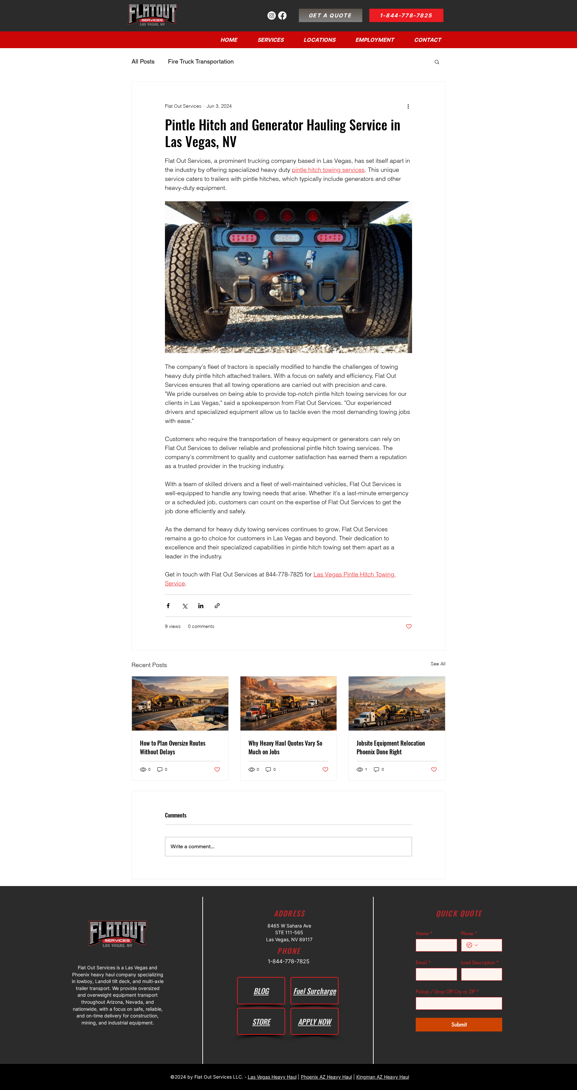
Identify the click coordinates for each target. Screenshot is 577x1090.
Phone (469, 933)
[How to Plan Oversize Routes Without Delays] (180, 703)
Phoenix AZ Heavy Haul (326, 1077)
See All (438, 664)
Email (423, 962)
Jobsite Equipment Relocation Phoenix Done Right (391, 747)
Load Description (480, 962)
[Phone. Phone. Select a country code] (472, 945)
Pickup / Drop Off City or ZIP (447, 991)
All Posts (143, 61)
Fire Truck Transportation (201, 61)
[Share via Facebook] (168, 606)
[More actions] (408, 106)
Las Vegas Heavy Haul (272, 1077)
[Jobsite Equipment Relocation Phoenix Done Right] (397, 703)
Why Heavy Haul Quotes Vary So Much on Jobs (285, 747)
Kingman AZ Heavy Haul (382, 1077)
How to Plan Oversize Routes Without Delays (172, 747)
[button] (319, 39)
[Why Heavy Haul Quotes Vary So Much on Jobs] (288, 703)
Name (424, 933)
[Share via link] (217, 606)
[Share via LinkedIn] (201, 606)
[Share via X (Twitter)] (184, 606)
